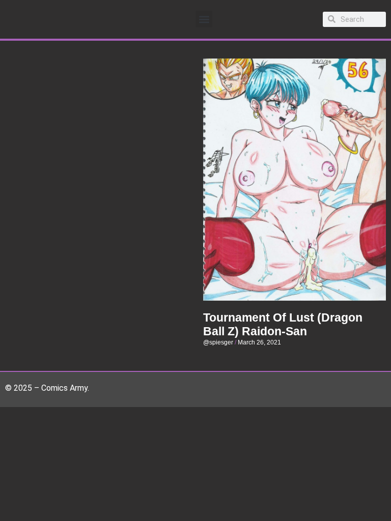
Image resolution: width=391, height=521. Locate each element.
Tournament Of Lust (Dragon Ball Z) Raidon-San (282, 324)
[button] (204, 19)
